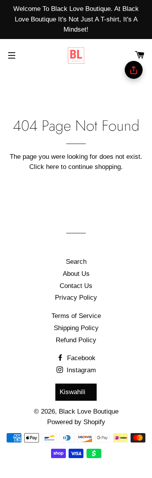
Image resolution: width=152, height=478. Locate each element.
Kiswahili (72, 392)
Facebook (80, 358)
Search (76, 261)
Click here (44, 167)
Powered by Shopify (76, 422)
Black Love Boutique (88, 411)
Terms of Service (76, 316)
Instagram (80, 370)
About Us (76, 273)
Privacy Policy (76, 297)
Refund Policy (76, 340)
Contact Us (76, 286)
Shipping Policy (76, 328)
